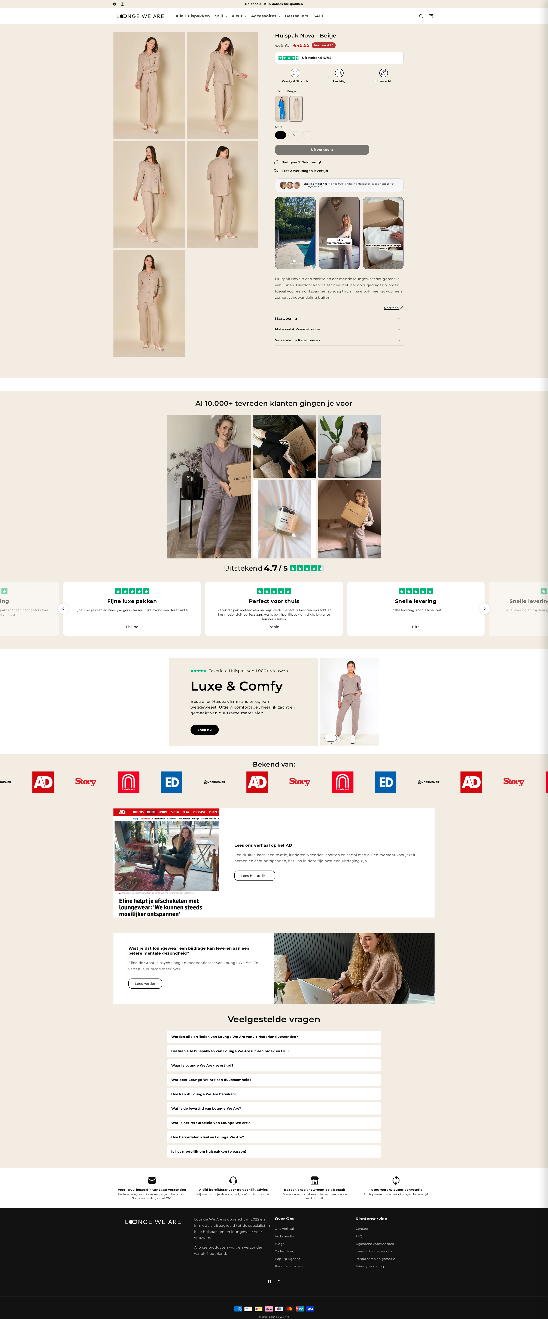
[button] (221, 16)
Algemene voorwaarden (375, 1244)
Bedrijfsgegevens (289, 1266)
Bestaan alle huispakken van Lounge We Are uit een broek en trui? (230, 1051)
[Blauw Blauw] (281, 109)
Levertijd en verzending (375, 1251)
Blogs (279, 1244)
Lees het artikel (255, 876)
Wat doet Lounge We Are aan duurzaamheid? (211, 1080)
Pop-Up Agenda (287, 1259)
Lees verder (145, 984)
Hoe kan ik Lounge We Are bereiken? (204, 1094)
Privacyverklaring (370, 1266)
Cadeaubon (284, 1251)
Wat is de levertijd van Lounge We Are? (206, 1108)
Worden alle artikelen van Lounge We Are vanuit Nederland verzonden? (234, 1037)
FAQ (359, 1236)
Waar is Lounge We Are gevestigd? (202, 1065)
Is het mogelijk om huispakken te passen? (209, 1151)
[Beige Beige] (296, 109)
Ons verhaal (284, 1229)
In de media (284, 1236)
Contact (362, 1229)
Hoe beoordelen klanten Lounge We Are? (207, 1137)
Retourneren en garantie (375, 1259)
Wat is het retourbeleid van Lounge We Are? (210, 1123)
